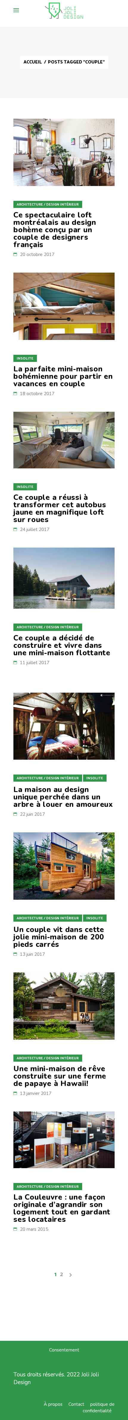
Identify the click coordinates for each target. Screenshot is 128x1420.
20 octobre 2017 (37, 254)
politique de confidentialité (99, 1407)
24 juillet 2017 (34, 529)
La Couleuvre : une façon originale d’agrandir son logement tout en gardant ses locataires (61, 1208)
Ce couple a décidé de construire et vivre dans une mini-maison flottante (61, 645)
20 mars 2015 (34, 1229)
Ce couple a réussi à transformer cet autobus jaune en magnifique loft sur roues (59, 508)
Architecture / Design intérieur (48, 204)
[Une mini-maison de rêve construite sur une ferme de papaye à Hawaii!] (64, 1006)
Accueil (33, 62)
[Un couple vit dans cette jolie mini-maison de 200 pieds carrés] (64, 866)
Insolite (25, 358)
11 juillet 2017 (34, 663)
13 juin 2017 (32, 954)
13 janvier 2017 (35, 1093)
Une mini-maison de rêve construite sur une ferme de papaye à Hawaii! (59, 1076)
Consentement (64, 1350)
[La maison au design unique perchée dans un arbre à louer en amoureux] (64, 726)
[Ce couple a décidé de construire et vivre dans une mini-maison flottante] (64, 578)
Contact (76, 1404)
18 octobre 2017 (37, 394)
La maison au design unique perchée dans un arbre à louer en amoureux (63, 797)
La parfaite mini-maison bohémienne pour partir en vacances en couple (63, 376)
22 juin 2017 (32, 814)
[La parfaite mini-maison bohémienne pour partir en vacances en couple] (64, 306)
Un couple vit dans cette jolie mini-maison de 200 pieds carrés (58, 937)
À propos (53, 1404)
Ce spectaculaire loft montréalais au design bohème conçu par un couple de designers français (54, 230)
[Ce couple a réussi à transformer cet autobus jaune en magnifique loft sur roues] (64, 440)
